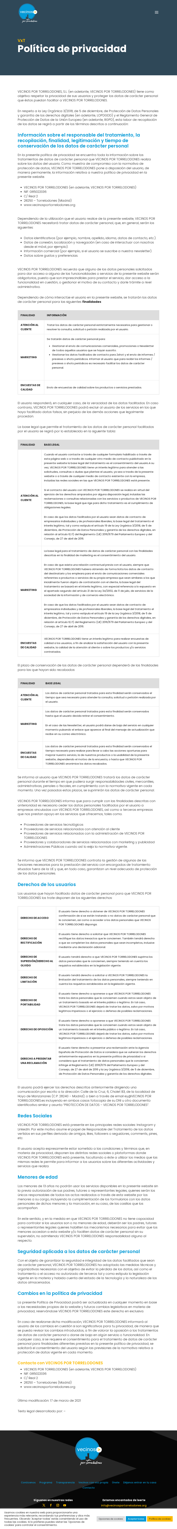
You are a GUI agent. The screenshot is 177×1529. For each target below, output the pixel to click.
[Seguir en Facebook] (51, 1505)
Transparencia (65, 1482)
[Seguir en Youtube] (64, 1505)
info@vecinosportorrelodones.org (124, 1505)
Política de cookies (160, 1518)
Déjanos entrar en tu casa (139, 1482)
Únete (115, 1482)
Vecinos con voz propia (93, 1482)
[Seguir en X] (44, 1505)
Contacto (88, 1487)
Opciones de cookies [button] (111, 1518)
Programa (45, 1482)
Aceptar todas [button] (136, 1518)
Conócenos (28, 1482)
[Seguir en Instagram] (57, 1505)
